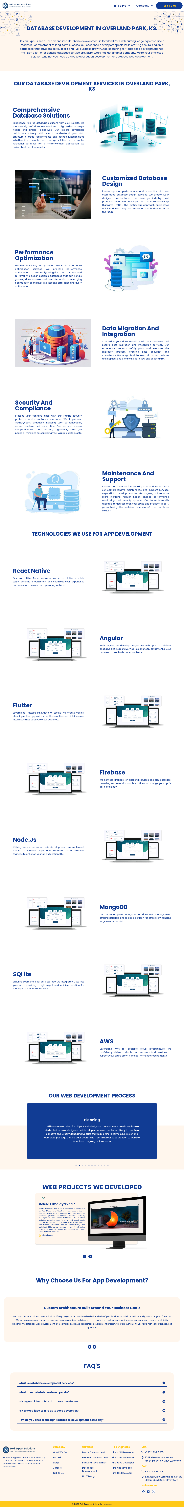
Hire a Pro (120, 5)
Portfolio (57, 1457)
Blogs (56, 1462)
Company (142, 5)
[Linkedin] (148, 1491)
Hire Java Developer (123, 1462)
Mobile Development (93, 1452)
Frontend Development (95, 1457)
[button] (76, 1165)
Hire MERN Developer (123, 1457)
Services (87, 1447)
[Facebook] (143, 1491)
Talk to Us (58, 1473)
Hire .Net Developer (122, 1467)
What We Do (60, 1452)
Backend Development (94, 1462)
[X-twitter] (153, 1491)
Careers (57, 1467)
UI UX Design (89, 1476)
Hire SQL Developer (122, 1473)
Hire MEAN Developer (123, 1452)
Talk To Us (169, 6)
